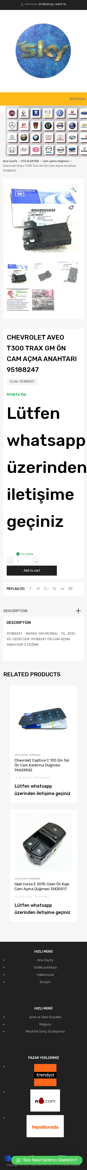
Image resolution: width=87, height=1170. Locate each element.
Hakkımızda (45, 975)
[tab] (43, 611)
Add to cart (32, 570)
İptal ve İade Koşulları (45, 1017)
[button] (78, 99)
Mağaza (45, 1024)
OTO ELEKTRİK (30, 161)
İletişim (45, 982)
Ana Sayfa (10, 161)
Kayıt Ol (61, 4)
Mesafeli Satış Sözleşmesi (45, 1031)
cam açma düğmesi (56, 161)
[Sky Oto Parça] (43, 82)
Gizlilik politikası (45, 967)
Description (15, 611)
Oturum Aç (46, 4)
